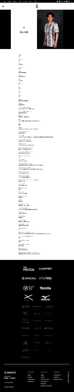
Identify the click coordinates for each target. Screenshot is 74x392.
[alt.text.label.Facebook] (57, 1)
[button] (3, 6)
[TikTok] (66, 1)
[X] (59, 1)
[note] (69, 1)
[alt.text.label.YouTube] (64, 1)
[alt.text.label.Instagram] (62, 1)
